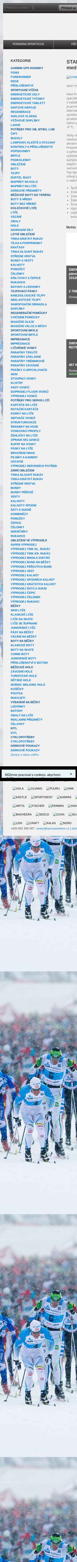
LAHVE (15, 125)
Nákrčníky (19, 531)
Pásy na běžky (22, 632)
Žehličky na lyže (24, 435)
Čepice (16, 523)
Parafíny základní (26, 356)
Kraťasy (17, 247)
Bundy (16, 488)
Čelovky (17, 724)
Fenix (15, 72)
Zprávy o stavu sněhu (25, 754)
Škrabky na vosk (24, 426)
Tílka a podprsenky (26, 243)
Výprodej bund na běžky (30, 562)
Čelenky (17, 273)
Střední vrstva (23, 256)
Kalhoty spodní (23, 505)
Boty (15, 168)
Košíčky (17, 689)
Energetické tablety (28, 103)
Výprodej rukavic (25, 601)
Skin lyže (18, 610)
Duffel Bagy (21, 177)
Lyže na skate (22, 619)
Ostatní (17, 461)
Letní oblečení (23, 234)
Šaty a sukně (21, 509)
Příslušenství (22, 85)
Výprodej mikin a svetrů (30, 557)
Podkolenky (21, 160)
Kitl (14, 728)
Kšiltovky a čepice (26, 278)
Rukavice (18, 282)
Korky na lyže (22, 413)
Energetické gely (25, 94)
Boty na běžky (22, 641)
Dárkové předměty (26, 190)
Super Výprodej (24, 544)
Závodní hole (21, 671)
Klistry (17, 382)
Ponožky (18, 269)
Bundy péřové (22, 492)
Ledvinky (18, 706)
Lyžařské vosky (24, 348)
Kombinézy (19, 514)
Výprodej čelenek (25, 597)
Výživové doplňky (25, 120)
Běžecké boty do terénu (31, 195)
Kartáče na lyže (24, 404)
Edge (15, 81)
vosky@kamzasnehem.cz (52, 828)
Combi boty (20, 654)
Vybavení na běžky (25, 702)
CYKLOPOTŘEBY (22, 737)
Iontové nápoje (23, 107)
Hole (15, 225)
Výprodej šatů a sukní (29, 588)
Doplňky (18, 308)
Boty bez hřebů (23, 203)
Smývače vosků (23, 418)
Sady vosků (20, 387)
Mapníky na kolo (24, 181)
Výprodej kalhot (25, 575)
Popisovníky (20, 151)
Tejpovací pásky (24, 291)
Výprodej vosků (24, 396)
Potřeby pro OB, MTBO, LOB (33, 129)
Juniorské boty (23, 658)
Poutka (17, 693)
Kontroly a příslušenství (32, 146)
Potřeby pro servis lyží (30, 400)
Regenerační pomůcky (29, 313)
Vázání (16, 216)
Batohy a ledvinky (25, 286)
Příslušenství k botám (29, 662)
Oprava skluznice (25, 439)
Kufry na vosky (23, 444)
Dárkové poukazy (25, 745)
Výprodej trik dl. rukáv (30, 549)
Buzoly (16, 138)
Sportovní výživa (24, 90)
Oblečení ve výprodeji (29, 540)
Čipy (14, 133)
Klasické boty (22, 645)
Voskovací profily (26, 431)
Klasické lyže (22, 614)
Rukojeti (18, 697)
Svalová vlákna (24, 116)
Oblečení (18, 164)
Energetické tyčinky (28, 98)
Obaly (16, 221)
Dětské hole (21, 680)
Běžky (15, 606)
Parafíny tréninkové (28, 361)
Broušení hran (23, 453)
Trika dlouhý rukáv (27, 251)
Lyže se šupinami (24, 623)
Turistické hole (24, 675)
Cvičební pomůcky (25, 317)
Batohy (17, 710)
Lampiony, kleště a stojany (33, 142)
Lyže (14, 212)
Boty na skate (22, 649)
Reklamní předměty (27, 719)
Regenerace (21, 111)
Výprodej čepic (23, 592)
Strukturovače (23, 422)
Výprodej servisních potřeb (34, 466)
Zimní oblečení (22, 470)
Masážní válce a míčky (29, 326)
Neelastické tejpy (26, 299)
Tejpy (15, 173)
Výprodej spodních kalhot (33, 579)
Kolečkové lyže (24, 208)
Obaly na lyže (22, 715)
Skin (14, 374)
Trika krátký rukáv (27, 238)
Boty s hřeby (21, 199)
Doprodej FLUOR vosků (29, 391)
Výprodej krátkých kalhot (33, 584)
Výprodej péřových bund (31, 566)
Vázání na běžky (24, 636)
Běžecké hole (22, 667)
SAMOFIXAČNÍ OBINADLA (29, 304)
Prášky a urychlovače (29, 370)
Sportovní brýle (24, 330)
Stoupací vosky (23, 378)
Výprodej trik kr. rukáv (30, 553)
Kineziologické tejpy (28, 295)
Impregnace (20, 339)
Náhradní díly (22, 230)
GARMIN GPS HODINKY (27, 68)
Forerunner (21, 77)
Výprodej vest (22, 571)
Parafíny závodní (25, 365)
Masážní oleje (22, 321)
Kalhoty (18, 264)
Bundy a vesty (22, 260)
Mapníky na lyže (24, 186)
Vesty (15, 496)
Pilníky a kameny (24, 457)
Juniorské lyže (23, 627)
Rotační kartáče (24, 409)
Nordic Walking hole (28, 684)
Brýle (15, 155)
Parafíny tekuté (24, 352)
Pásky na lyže (22, 448)
